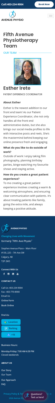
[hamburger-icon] (51, 16)
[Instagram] (8, 274)
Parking (12, 328)
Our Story (6, 370)
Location (13, 321)
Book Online (7, 305)
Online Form (7, 300)
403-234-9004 (16, 287)
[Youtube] (17, 274)
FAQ (3, 384)
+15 (13, 334)
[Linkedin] (12, 274)
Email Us (5, 295)
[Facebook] (3, 274)
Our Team (6, 374)
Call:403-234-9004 (12, 4)
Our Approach (8, 380)
